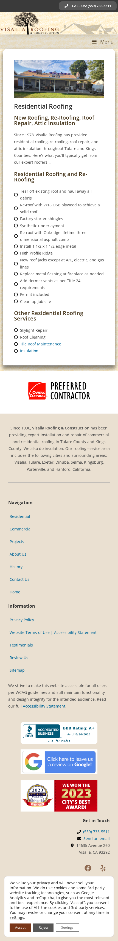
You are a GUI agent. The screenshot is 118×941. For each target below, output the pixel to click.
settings (17, 917)
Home (15, 591)
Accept (20, 927)
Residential (20, 516)
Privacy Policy (22, 619)
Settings (67, 927)
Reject (43, 927)
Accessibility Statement (44, 706)
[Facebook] (88, 868)
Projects (17, 541)
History (16, 566)
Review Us (19, 657)
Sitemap (17, 670)
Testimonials (21, 645)
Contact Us (19, 579)
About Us (18, 554)
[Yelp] (103, 868)
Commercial (21, 529)
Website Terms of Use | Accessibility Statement (53, 632)
